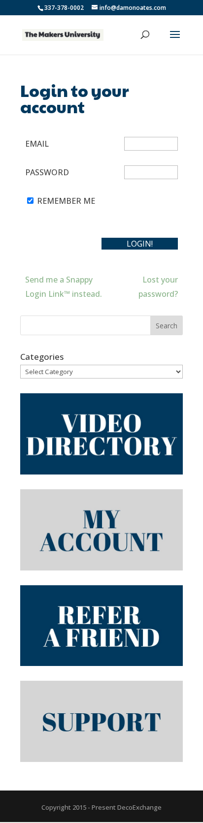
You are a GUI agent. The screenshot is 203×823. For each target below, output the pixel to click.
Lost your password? (158, 286)
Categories (42, 356)
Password (47, 172)
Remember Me (66, 200)
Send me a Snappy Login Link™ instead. (63, 286)
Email (37, 143)
